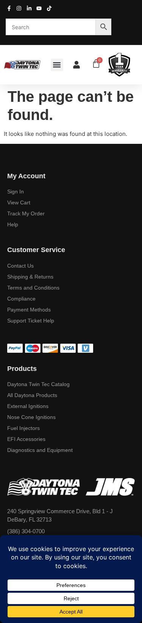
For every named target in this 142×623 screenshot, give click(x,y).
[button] (57, 65)
